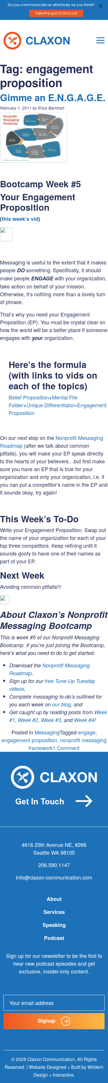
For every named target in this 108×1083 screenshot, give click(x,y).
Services (54, 912)
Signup (46, 1020)
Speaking (54, 925)
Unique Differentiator (50, 405)
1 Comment (66, 747)
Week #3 (51, 719)
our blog (61, 704)
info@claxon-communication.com (54, 877)
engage (86, 732)
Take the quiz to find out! (56, 13)
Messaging (47, 732)
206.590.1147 (54, 865)
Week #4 (84, 719)
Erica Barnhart (51, 108)
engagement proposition (29, 740)
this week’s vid (20, 219)
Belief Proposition (29, 397)
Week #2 (28, 719)
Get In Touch (39, 801)
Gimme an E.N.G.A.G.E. (52, 97)
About (54, 899)
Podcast (54, 938)
